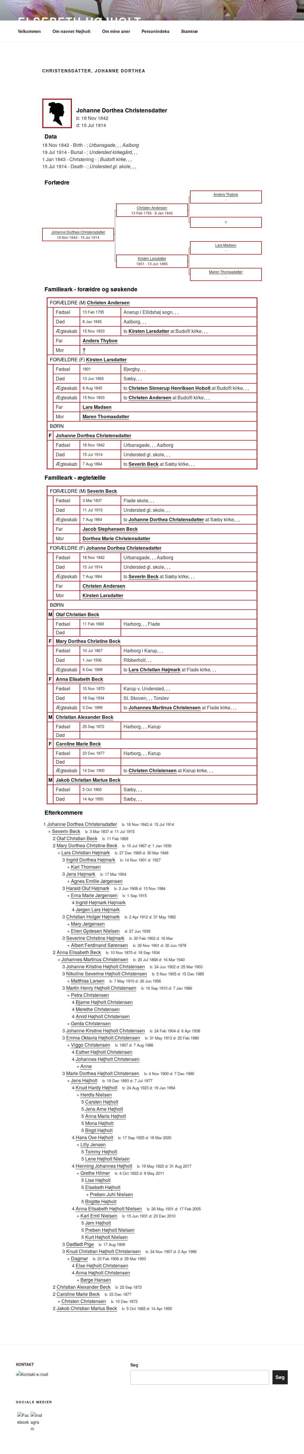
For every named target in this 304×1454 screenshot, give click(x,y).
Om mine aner (116, 31)
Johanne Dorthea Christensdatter (93, 435)
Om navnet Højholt (72, 31)
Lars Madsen (97, 406)
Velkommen (29, 31)
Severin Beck (102, 490)
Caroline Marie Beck (78, 743)
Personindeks (156, 31)
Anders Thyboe (100, 340)
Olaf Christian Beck (77, 614)
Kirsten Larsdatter (106, 359)
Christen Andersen (108, 302)
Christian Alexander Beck (84, 717)
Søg (134, 1365)
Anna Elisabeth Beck (79, 679)
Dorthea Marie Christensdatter (116, 538)
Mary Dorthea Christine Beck (88, 641)
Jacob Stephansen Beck (110, 528)
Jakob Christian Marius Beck (88, 779)
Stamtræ (189, 31)
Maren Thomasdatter (106, 416)
